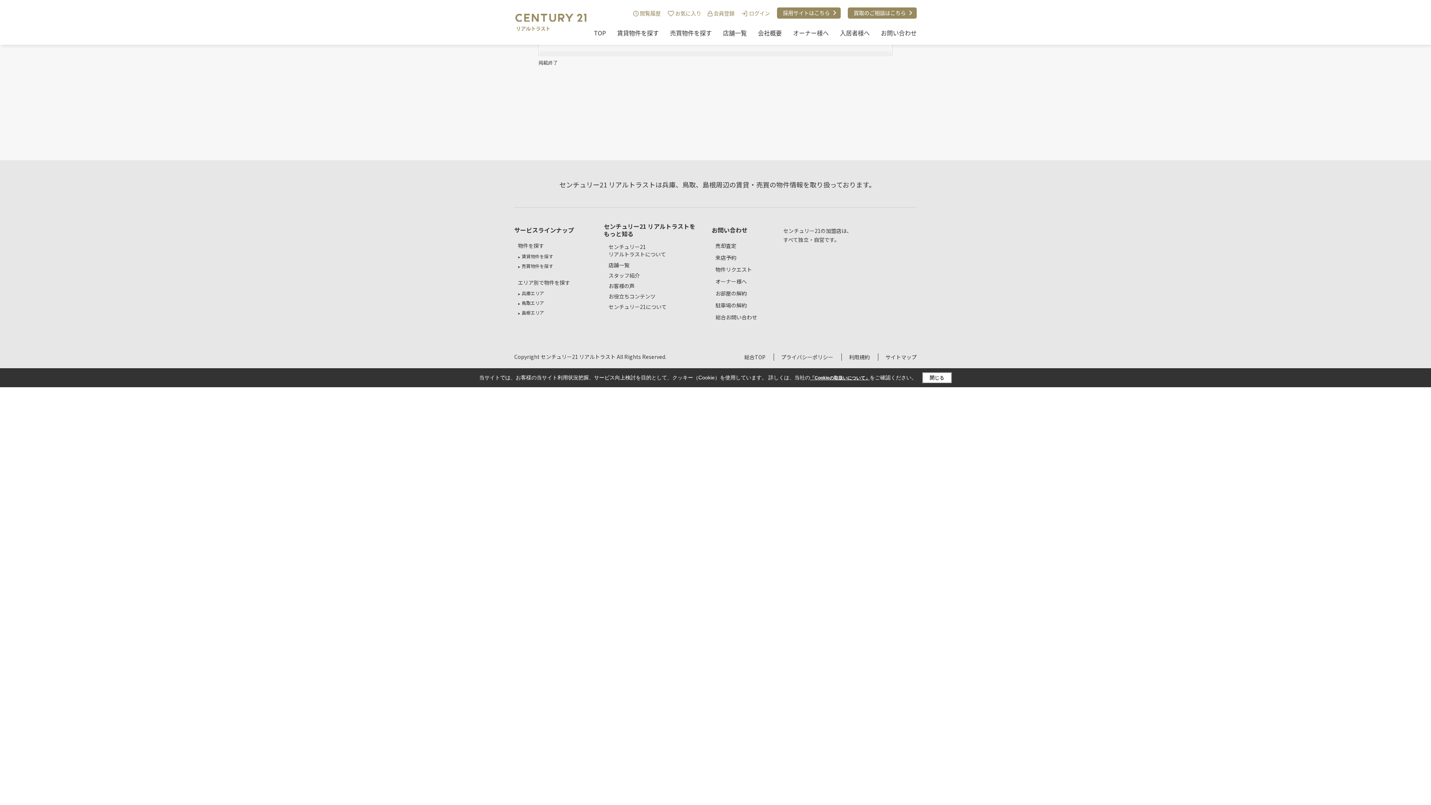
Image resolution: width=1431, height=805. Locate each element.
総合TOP (754, 357)
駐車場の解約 (731, 305)
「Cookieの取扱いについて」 (840, 378)
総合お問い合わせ (736, 317)
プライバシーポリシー (807, 357)
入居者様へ (855, 32)
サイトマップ (901, 357)
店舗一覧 (735, 32)
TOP (600, 32)
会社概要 (770, 32)
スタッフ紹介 (624, 275)
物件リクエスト (734, 269)
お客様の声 (622, 286)
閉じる (937, 378)
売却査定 (726, 245)
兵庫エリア (533, 293)
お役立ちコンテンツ (632, 296)
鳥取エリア (533, 303)
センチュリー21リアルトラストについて (637, 250)
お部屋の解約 (731, 293)
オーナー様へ (811, 32)
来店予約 (726, 257)
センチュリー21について (638, 306)
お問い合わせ (899, 32)
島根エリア (533, 312)
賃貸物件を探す (638, 32)
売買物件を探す (691, 32)
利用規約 (859, 357)
